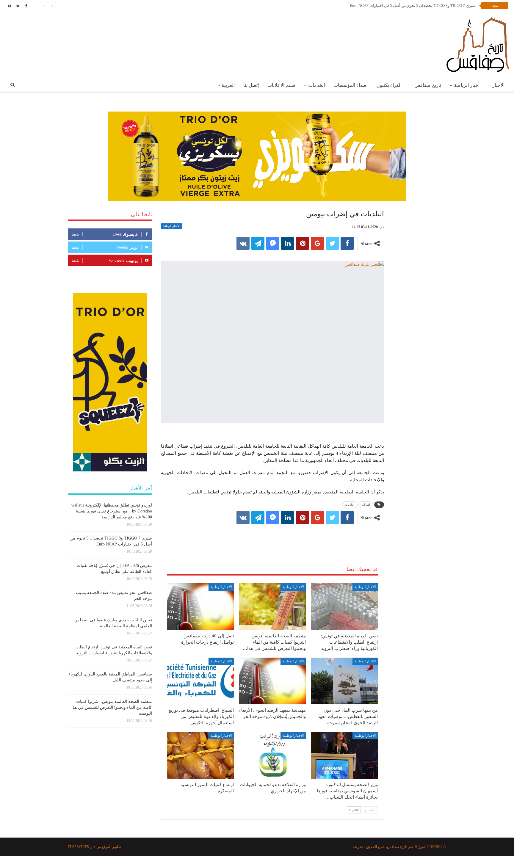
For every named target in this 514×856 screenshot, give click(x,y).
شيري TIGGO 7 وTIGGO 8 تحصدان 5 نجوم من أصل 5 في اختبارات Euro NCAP (412, 5)
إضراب (365, 504)
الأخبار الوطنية (171, 226)
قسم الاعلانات (281, 85)
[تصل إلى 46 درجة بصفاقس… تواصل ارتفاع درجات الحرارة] (200, 606)
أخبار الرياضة (466, 85)
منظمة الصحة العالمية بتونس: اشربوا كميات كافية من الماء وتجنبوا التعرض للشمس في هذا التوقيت (111, 707)
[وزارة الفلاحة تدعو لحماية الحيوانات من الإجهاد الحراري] (272, 755)
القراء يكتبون (389, 85)
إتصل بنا (251, 85)
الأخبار (498, 85)
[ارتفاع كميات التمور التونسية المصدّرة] (200, 755)
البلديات (350, 504)
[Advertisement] (272, 535)
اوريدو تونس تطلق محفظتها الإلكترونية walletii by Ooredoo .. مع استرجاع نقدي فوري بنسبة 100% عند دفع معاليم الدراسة (111, 511)
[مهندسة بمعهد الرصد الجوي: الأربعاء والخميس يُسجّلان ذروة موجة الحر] (272, 681)
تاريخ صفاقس (427, 85)
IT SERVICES (78, 847)
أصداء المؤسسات (350, 85)
